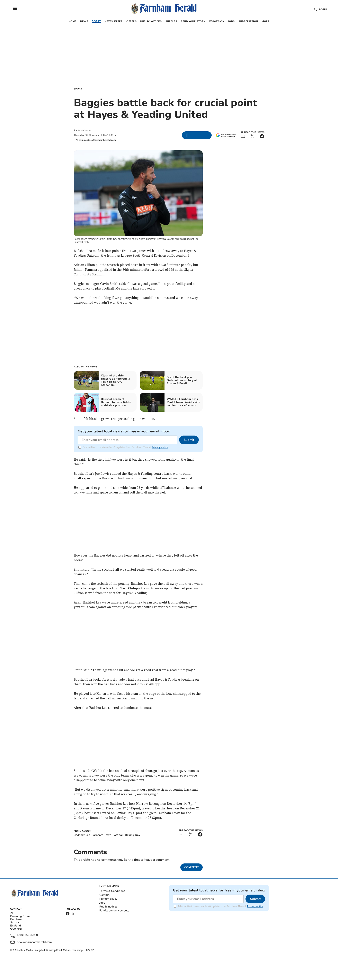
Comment (191, 867)
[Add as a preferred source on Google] (226, 135)
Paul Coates (84, 130)
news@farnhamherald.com (34, 942)
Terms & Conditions (112, 891)
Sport (78, 88)
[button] (15, 8)
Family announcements (114, 910)
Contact (104, 895)
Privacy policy (108, 899)
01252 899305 (30, 935)
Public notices (108, 906)
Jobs (102, 903)
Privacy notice (160, 447)
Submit (189, 440)
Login (323, 9)
